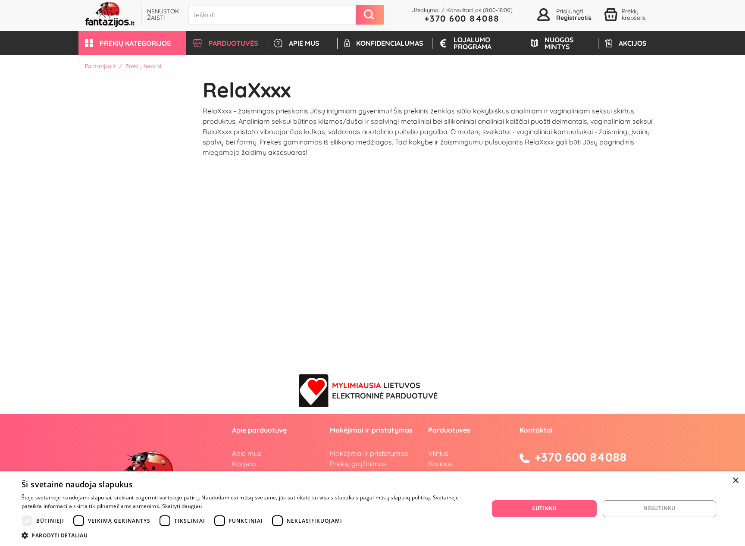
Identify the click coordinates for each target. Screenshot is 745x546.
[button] (132, 43)
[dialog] (372, 508)
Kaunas (440, 463)
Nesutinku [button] (659, 508)
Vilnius (438, 453)
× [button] (735, 480)
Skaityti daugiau (182, 506)
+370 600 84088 (462, 18)
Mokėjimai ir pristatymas (369, 453)
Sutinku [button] (544, 508)
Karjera (244, 463)
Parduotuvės (449, 430)
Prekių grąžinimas (358, 463)
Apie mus (246, 453)
